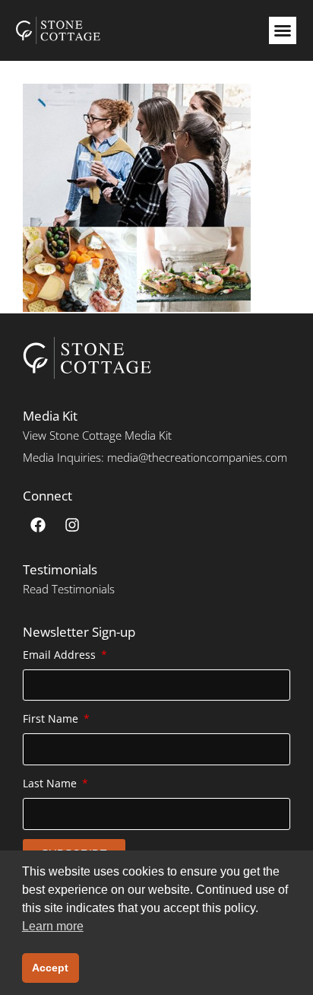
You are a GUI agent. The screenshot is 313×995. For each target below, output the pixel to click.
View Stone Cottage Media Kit (97, 435)
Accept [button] (50, 968)
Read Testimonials (69, 588)
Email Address (61, 654)
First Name (52, 718)
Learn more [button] (53, 926)
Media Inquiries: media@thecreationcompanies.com (155, 457)
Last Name (51, 783)
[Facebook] (38, 525)
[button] (282, 30)
